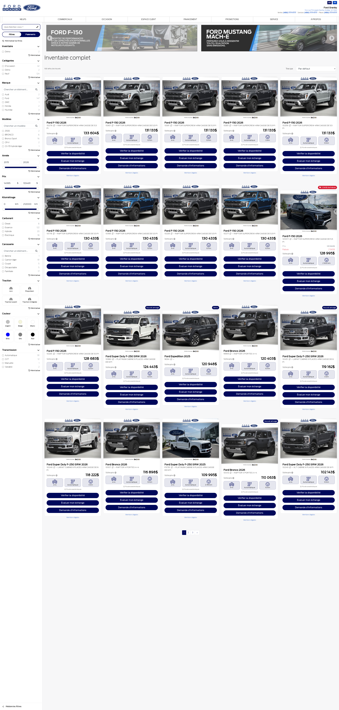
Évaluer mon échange (72, 161)
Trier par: (289, 69)
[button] (46, 98)
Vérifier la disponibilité (73, 153)
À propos (316, 19)
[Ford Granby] (22, 7)
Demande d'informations (72, 168)
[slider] (3, 167)
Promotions (232, 19)
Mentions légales (72, 176)
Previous (49, 38)
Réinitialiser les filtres (13, 41)
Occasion (107, 19)
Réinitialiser (35, 55)
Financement (190, 19)
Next (331, 38)
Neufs (23, 19)
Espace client (148, 19)
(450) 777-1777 (289, 12)
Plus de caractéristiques (73, 147)
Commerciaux (65, 19)
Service (274, 19)
